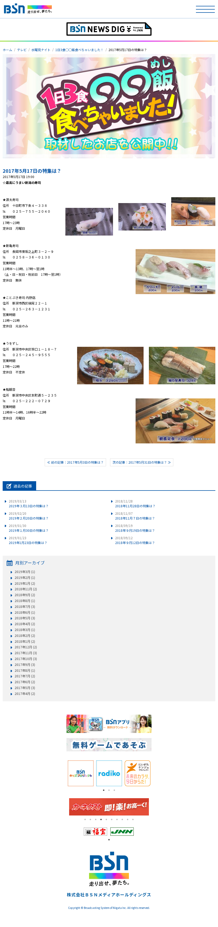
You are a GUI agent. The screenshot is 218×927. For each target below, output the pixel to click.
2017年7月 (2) (25, 676)
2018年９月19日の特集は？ (135, 528)
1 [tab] (103, 790)
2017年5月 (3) (25, 688)
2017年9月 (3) (25, 664)
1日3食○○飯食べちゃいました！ (79, 49)
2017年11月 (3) (26, 653)
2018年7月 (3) (25, 606)
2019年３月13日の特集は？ (29, 503)
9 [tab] (127, 819)
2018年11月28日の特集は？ (135, 503)
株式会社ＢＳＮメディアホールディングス (109, 894)
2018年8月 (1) (25, 601)
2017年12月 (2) (26, 647)
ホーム (7, 49)
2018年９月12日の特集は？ (135, 540)
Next (155, 773)
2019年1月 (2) (25, 583)
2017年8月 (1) (25, 670)
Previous (62, 773)
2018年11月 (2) (26, 589)
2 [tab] (109, 790)
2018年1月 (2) (25, 641)
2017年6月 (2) (25, 682)
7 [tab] (117, 819)
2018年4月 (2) (25, 624)
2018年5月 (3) (25, 618)
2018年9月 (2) (25, 595)
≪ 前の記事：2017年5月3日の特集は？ (75, 462)
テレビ (22, 49)
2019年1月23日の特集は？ (28, 540)
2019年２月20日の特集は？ (29, 515)
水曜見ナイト (41, 49)
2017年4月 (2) (25, 693)
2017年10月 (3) (26, 659)
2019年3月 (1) (25, 572)
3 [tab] (114, 790)
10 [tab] (133, 819)
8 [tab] (122, 819)
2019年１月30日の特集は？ (29, 528)
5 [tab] (106, 819)
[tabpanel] (80, 773)
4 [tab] (101, 819)
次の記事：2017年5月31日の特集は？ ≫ (141, 462)
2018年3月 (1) (25, 630)
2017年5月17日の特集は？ (32, 170)
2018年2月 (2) (25, 635)
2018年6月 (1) (25, 612)
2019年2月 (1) (25, 577)
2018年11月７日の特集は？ (135, 515)
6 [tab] (111, 819)
